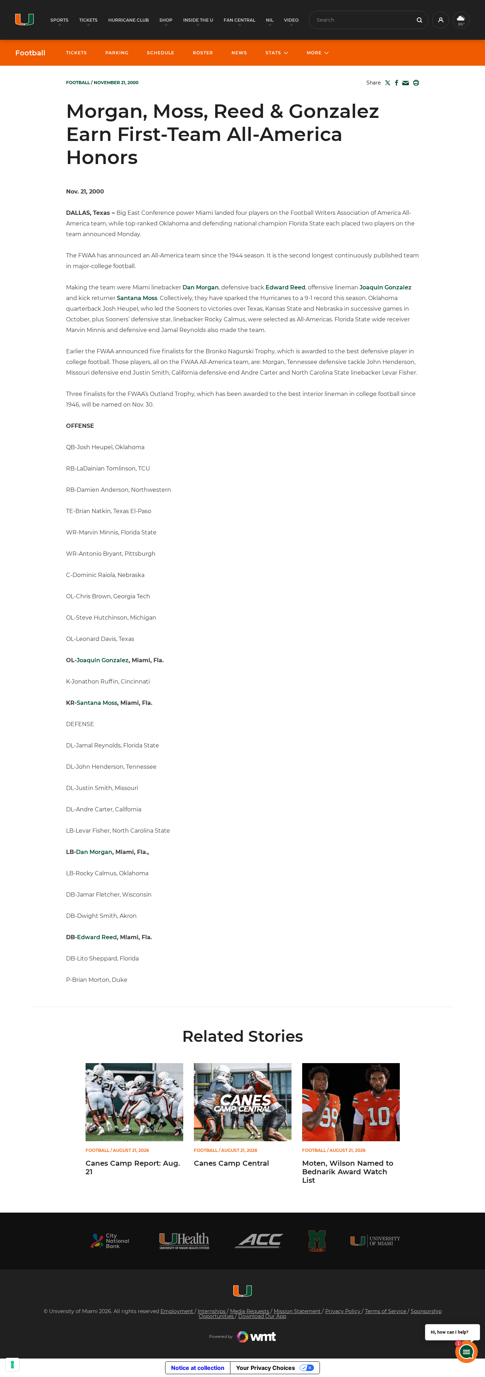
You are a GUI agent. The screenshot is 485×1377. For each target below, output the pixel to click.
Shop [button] (166, 20)
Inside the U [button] (198, 20)
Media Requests (250, 1311)
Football (30, 52)
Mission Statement (298, 1311)
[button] (440, 19)
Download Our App (262, 1316)
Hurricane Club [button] (128, 20)
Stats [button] (273, 52)
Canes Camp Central (231, 1163)
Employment (177, 1311)
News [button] (239, 52)
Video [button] (291, 20)
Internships (212, 1311)
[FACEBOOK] (395, 83)
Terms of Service (386, 1311)
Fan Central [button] (239, 20)
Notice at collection (197, 1367)
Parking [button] (117, 52)
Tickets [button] (88, 20)
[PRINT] (414, 83)
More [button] (314, 52)
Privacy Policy (343, 1311)
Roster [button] (203, 52)
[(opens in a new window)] (110, 1240)
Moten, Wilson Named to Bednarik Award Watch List (347, 1172)
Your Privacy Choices (265, 1367)
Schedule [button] (160, 52)
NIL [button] (269, 20)
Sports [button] (59, 20)
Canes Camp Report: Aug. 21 (133, 1167)
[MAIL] (404, 83)
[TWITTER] (386, 83)
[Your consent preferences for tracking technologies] (12, 1364)
